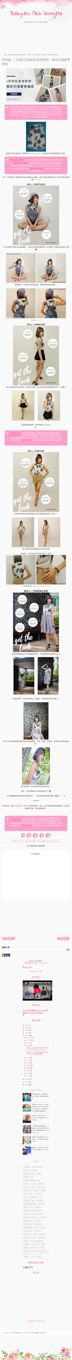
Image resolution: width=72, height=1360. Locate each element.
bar (32, 1177)
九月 (28, 1046)
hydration (38, 1207)
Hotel (31, 1207)
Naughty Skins (35, 153)
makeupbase (34, 1217)
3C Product (27, 1167)
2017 (27, 1036)
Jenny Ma (29, 841)
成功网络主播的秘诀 (37, 1167)
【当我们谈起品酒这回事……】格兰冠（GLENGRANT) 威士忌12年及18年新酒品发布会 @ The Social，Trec (40, 1129)
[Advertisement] (36, 37)
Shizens (35, 1234)
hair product (40, 1200)
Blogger (34, 961)
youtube (39, 1256)
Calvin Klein (27, 1184)
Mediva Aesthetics (28, 1221)
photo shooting (28, 1231)
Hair (33, 1200)
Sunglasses (27, 1244)
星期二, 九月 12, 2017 (19, 841)
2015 (27, 1082)
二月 (28, 1073)
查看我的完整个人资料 (36, 971)
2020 (27, 1028)
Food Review (33, 1197)
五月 (28, 1065)
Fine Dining (39, 1194)
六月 (28, 1063)
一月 (28, 1076)
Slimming (33, 1237)
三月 (28, 1071)
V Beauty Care (34, 1247)
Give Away (26, 1200)
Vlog (42, 1247)
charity (34, 1184)
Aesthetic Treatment (29, 1173)
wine (33, 1256)
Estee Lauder (41, 1187)
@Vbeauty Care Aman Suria (40, 586)
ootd (35, 1227)
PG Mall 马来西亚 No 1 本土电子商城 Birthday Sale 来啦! (36, 1011)
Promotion (37, 1231)
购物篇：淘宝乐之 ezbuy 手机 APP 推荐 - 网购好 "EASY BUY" (40, 1149)
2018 (27, 1033)
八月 (28, 1058)
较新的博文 (9, 938)
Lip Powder (40, 1214)
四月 (28, 1068)
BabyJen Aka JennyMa (36, 14)
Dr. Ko (33, 1187)
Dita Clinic (26, 1187)
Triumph (26, 1247)
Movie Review (27, 1224)
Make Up (26, 1217)
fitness (25, 1197)
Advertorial (34, 1170)
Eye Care (36, 1190)
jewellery (26, 1214)
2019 (27, 1030)
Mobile (38, 1221)
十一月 (29, 1040)
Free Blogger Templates (38, 1333)
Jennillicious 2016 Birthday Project (33, 1210)
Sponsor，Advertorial (37, 1241)
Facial (25, 1194)
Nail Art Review (28, 1227)
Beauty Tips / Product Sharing (17, 55)
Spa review (41, 1237)
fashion (31, 1194)
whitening (26, 1256)
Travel (43, 1244)
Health (25, 1207)
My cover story (37, 1224)
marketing (43, 1217)
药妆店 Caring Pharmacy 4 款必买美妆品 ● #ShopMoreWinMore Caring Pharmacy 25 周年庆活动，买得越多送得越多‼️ (40, 1108)
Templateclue (17, 1333)
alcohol (39, 1173)
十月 (28, 1043)
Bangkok (26, 1177)
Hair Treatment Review (30, 1204)
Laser (32, 1214)
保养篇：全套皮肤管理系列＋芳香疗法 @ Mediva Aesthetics (37, 1049)
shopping (42, 1234)
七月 (28, 1060)
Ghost (41, 1197)
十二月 (29, 1038)
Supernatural (35, 1244)
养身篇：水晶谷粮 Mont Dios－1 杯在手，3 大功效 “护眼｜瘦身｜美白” (40, 1139)
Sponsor (26, 1241)
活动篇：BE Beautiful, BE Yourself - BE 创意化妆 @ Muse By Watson (40, 1118)
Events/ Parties (27, 1190)
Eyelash (43, 1190)
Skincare (26, 1237)
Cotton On (39, 320)
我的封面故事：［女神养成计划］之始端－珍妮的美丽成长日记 (40, 1096)
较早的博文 (63, 938)
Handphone (41, 1204)
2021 (27, 1025)
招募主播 (26, 1170)
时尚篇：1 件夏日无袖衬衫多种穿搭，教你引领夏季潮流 (37, 1053)
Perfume (42, 1227)
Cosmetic (41, 1184)
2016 (27, 1079)
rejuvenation (27, 1234)
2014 (27, 1085)
